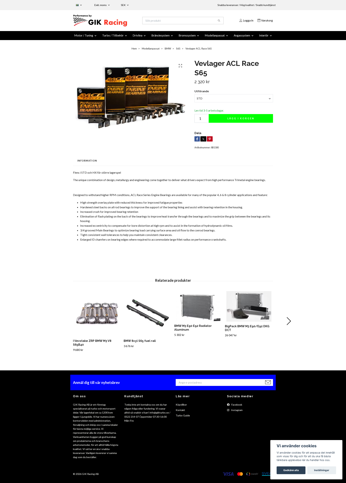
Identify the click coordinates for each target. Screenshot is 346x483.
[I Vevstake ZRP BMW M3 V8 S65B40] (97, 315)
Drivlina (137, 37)
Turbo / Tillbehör (113, 37)
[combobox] (233, 100)
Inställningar (321, 470)
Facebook (236, 406)
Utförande (201, 93)
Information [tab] (87, 162)
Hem (134, 50)
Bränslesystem (160, 37)
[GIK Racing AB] (123, 22)
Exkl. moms (100, 4)
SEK (123, 4)
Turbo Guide (183, 417)
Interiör (264, 37)
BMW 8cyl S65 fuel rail (140, 343)
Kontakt (180, 412)
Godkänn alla (291, 470)
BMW (168, 50)
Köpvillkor (181, 406)
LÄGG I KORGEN (240, 120)
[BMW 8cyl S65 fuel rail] (148, 315)
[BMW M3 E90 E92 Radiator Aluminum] (198, 308)
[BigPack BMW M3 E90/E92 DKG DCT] (249, 308)
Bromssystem (187, 37)
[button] (288, 323)
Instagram (236, 412)
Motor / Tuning (83, 37)
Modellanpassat (215, 37)
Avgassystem (242, 37)
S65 (178, 50)
